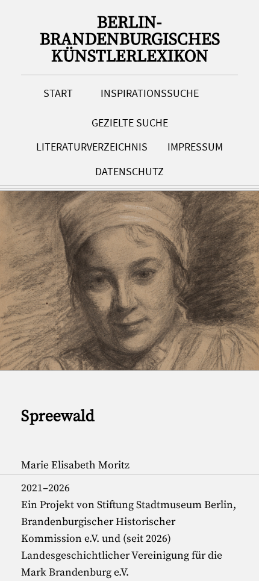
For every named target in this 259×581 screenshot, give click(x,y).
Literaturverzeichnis (92, 147)
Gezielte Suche (130, 122)
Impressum (195, 147)
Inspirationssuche (150, 93)
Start (58, 93)
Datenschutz (129, 171)
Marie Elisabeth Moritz (75, 465)
